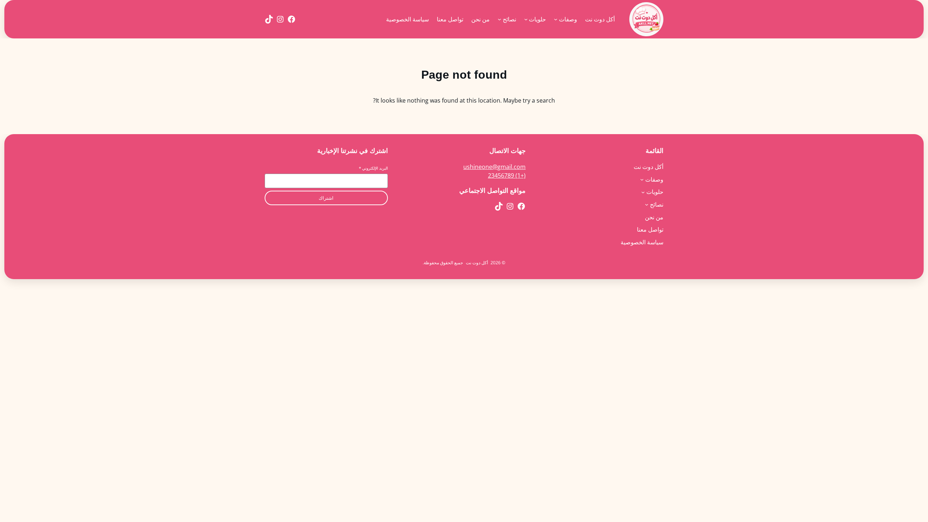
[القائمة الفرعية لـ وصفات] (556, 19)
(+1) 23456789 (507, 175)
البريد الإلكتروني (373, 168)
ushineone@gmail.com (494, 167)
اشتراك (326, 198)
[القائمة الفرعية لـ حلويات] (526, 19)
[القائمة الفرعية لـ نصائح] (499, 19)
